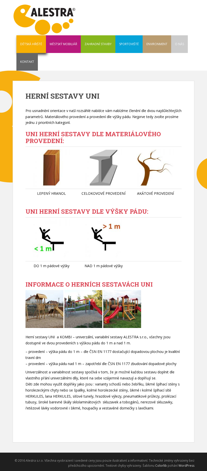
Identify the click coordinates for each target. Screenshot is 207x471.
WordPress (186, 465)
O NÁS (179, 44)
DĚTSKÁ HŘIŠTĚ (31, 44)
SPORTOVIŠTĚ (129, 44)
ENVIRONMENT (156, 44)
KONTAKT (27, 62)
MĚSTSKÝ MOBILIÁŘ (63, 44)
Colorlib (161, 465)
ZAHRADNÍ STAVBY (98, 44)
